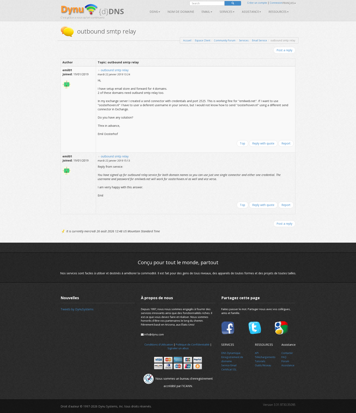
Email (205, 12)
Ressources (277, 12)
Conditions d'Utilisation (158, 344)
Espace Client (202, 40)
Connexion (276, 3)
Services (243, 40)
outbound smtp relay (115, 70)
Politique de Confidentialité (193, 344)
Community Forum (224, 40)
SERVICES (226, 12)
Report (285, 143)
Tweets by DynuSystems (77, 309)
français (288, 3)
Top (242, 143)
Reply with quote (263, 143)
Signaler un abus (178, 348)
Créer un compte (257, 3)
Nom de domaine (180, 12)
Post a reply (284, 50)
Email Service (259, 40)
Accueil (187, 40)
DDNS (154, 12)
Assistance (250, 12)
